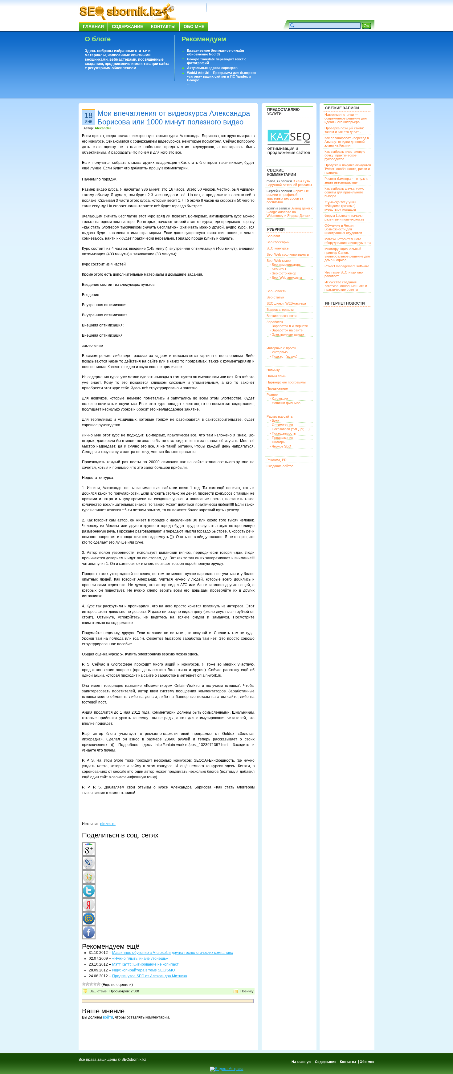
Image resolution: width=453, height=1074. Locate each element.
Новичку (247, 991)
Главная (93, 26)
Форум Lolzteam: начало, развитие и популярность (344, 217)
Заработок (275, 322)
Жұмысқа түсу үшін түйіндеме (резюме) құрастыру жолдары (340, 205)
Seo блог (273, 236)
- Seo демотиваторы (285, 264)
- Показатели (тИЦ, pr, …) (290, 429)
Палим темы (276, 376)
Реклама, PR (277, 460)
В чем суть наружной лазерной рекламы (289, 183)
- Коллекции (279, 398)
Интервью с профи (281, 348)
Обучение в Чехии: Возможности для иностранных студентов (343, 229)
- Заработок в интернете (289, 326)
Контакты (163, 26)
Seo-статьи (275, 297)
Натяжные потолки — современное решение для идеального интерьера (345, 118)
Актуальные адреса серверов (212, 68)
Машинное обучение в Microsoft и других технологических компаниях (172, 952)
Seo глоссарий (278, 242)
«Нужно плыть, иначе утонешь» (140, 958)
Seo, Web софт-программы (288, 254)
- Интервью (279, 352)
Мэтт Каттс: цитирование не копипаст (145, 964)
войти (108, 1017)
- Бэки (274, 420)
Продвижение (277, 388)
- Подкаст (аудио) (283, 356)
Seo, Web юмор (279, 260)
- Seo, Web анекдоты (286, 277)
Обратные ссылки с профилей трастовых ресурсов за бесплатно (288, 196)
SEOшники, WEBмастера (286, 303)
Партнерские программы (286, 382)
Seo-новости (276, 291)
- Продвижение (281, 438)
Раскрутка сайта (279, 416)
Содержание (127, 26)
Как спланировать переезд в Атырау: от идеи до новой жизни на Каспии (346, 141)
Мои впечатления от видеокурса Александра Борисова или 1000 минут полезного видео (173, 117)
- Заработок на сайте (286, 330)
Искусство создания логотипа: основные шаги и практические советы (345, 285)
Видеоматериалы (280, 309)
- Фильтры (277, 442)
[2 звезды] (87, 984)
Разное (272, 394)
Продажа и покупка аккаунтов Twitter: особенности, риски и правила (347, 168)
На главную (301, 1062)
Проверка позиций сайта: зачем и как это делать (344, 130)
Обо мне (194, 26)
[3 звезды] (91, 984)
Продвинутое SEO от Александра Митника (149, 976)
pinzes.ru (108, 824)
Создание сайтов (280, 466)
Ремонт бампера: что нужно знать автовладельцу (346, 180)
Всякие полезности (281, 316)
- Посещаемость (283, 433)
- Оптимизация (281, 425)
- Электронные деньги (287, 334)
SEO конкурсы (278, 248)
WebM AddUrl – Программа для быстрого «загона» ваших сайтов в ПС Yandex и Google (221, 76)
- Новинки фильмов (285, 403)
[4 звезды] (95, 984)
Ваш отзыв (98, 991)
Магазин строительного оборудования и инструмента (347, 241)
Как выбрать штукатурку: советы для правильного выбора (344, 192)
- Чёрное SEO (280, 446)
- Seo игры (278, 269)
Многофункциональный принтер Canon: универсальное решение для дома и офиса (347, 254)
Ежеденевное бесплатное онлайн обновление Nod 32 (215, 52)
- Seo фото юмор (283, 273)
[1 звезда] (84, 984)
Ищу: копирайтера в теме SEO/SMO (143, 970)
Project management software (346, 266)
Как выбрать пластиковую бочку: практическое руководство (344, 155)
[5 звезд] (98, 984)
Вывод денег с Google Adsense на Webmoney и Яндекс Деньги (290, 211)
